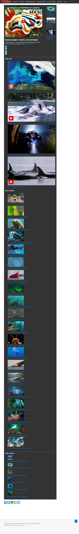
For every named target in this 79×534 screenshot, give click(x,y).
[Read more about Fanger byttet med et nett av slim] (31, 339)
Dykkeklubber (41, 1)
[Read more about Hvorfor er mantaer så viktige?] (31, 486)
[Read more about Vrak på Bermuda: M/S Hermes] (31, 458)
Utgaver (21, 1)
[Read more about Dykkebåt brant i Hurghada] (31, 365)
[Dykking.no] (6, 1)
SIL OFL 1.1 (22, 525)
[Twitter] (23, 54)
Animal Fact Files (29, 43)
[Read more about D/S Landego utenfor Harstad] (31, 493)
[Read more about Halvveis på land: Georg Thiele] (31, 377)
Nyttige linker (51, 1)
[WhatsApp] (23, 50)
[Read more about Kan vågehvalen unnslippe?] (31, 171)
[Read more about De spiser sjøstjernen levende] (51, 31)
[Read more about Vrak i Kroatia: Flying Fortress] (31, 479)
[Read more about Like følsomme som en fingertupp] (31, 223)
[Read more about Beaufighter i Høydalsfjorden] (31, 288)
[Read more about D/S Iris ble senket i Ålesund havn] (31, 139)
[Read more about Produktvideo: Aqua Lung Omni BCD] (31, 236)
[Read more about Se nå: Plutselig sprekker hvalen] (31, 275)
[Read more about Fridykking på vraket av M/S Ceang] (31, 300)
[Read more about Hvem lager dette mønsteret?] (31, 262)
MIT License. (38, 523)
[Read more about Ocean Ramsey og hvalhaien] (31, 249)
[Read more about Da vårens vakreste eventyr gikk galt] (31, 75)
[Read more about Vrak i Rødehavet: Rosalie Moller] (31, 326)
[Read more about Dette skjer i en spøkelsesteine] (31, 429)
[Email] (23, 52)
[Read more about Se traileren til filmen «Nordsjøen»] (31, 390)
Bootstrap (6, 523)
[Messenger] (23, 48)
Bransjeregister (30, 1)
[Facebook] (23, 46)
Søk (65, 1)
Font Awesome (7, 525)
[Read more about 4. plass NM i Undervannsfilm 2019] (31, 416)
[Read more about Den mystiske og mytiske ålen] (31, 472)
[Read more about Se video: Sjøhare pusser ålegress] (31, 211)
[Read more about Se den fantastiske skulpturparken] (31, 442)
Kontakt (59, 1)
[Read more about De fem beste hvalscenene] (31, 107)
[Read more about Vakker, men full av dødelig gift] (31, 352)
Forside (15, 1)
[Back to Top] (76, 521)
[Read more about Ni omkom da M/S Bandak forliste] (31, 403)
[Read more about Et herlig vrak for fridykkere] (31, 198)
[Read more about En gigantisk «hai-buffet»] (31, 313)
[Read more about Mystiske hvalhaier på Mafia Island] (51, 8)
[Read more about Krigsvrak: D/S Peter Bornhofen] (51, 20)
